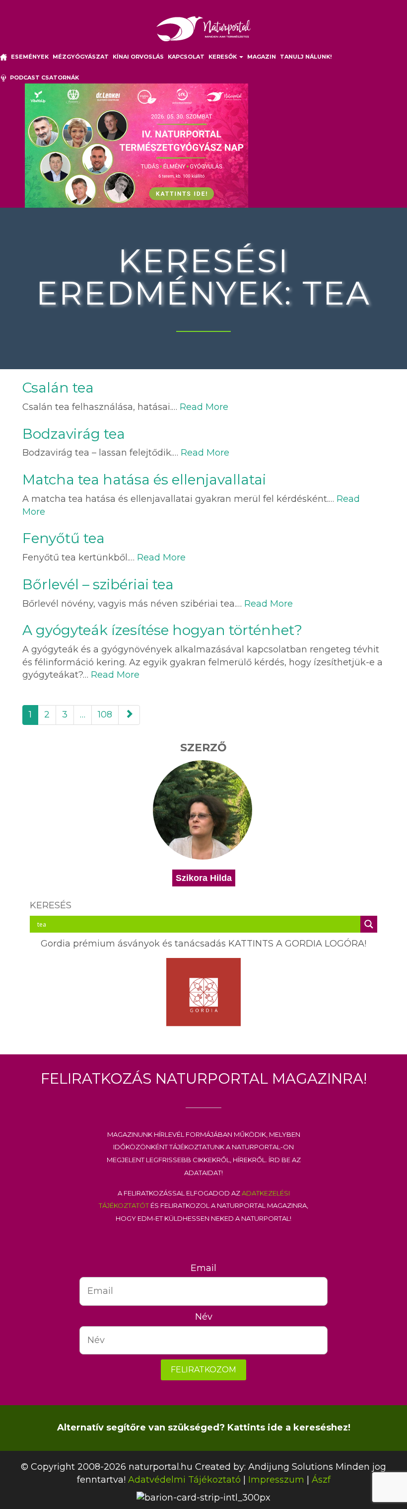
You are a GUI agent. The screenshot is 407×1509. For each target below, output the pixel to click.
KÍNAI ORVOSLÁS (138, 56)
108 (105, 714)
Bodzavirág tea (73, 433)
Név (203, 1316)
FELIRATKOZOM (203, 1369)
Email (203, 1268)
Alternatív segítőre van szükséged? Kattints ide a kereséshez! (203, 1427)
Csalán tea (58, 387)
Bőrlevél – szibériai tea (98, 584)
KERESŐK (223, 56)
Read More (204, 406)
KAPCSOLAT (186, 56)
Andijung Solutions (290, 1466)
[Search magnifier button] (368, 924)
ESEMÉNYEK (30, 56)
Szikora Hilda (204, 878)
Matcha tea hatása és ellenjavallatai (144, 479)
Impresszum (276, 1479)
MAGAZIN (261, 56)
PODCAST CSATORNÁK (43, 77)
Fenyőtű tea (63, 538)
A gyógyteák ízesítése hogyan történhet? (162, 630)
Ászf (321, 1479)
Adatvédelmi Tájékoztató (184, 1479)
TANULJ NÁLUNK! (306, 56)
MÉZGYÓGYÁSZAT (81, 56)
